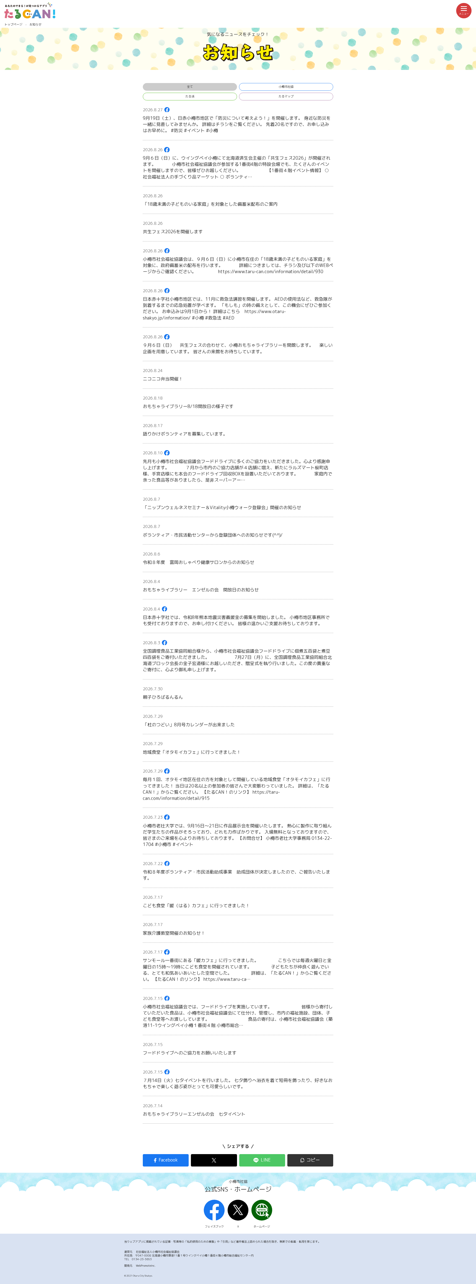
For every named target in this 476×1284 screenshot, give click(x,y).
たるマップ (286, 96)
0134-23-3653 (142, 1259)
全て (190, 87)
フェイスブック (214, 1226)
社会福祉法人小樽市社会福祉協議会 (157, 1252)
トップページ (13, 24)
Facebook (168, 1160)
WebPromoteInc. (145, 1266)
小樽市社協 (286, 87)
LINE (266, 1160)
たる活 (189, 96)
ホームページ (262, 1226)
